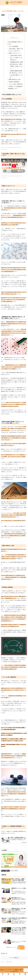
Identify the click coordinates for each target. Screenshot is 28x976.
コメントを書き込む (14, 957)
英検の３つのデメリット (15, 53)
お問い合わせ (15, 971)
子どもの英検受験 (13, 46)
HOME (1, 969)
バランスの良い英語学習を (16, 84)
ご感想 (20, 969)
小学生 (13, 870)
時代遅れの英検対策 (14, 81)
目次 (12, 37)
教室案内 (16, 969)
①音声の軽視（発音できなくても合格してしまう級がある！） (16, 57)
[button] (25, 480)
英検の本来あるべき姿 (14, 79)
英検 (8, 870)
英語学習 (4, 870)
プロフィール (11, 969)
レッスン (5, 969)
